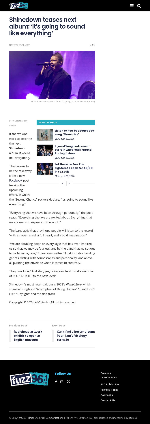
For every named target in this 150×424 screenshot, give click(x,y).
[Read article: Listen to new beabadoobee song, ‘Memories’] (45, 135)
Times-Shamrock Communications (45, 417)
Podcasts (107, 395)
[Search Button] (139, 5)
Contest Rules (109, 377)
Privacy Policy (110, 389)
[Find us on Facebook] (56, 382)
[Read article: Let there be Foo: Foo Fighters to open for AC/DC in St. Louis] (45, 168)
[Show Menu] (132, 5)
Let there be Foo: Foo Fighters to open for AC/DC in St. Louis (74, 167)
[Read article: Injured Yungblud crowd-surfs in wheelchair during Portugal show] (45, 150)
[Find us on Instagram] (61, 382)
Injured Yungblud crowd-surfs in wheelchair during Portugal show (73, 149)
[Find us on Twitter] (68, 382)
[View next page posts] (69, 183)
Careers (106, 373)
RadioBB (133, 417)
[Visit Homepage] (18, 5)
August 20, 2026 (65, 138)
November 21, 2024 (19, 44)
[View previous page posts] (62, 183)
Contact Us (108, 400)
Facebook (15, 180)
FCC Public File (110, 384)
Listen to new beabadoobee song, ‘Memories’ (74, 132)
